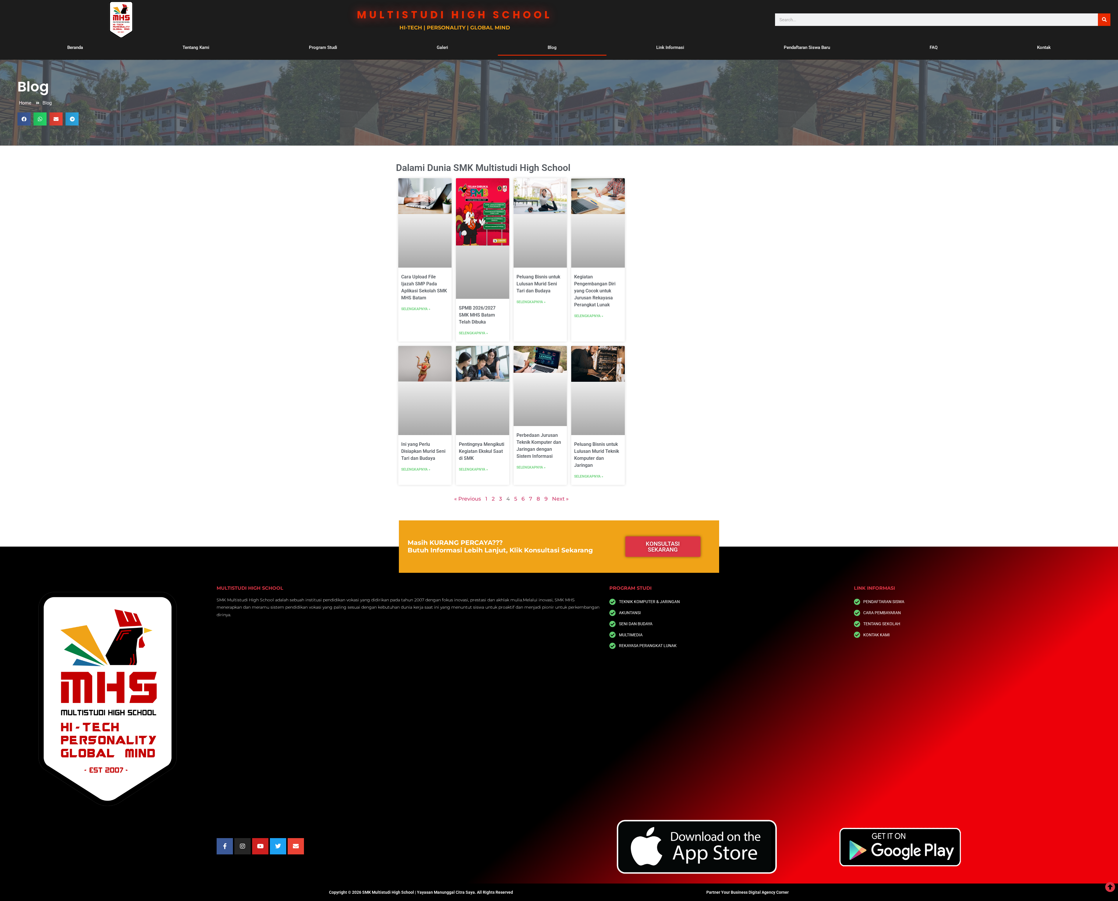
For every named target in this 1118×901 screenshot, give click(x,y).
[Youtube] (260, 846)
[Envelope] (296, 846)
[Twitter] (278, 846)
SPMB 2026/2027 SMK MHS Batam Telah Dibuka (477, 315)
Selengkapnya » (415, 309)
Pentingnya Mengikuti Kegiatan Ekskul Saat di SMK (481, 451)
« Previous (467, 499)
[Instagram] (242, 846)
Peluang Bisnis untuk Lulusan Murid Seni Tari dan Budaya (538, 284)
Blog (552, 47)
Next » (560, 499)
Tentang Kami (196, 47)
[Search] (1104, 19)
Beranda (75, 47)
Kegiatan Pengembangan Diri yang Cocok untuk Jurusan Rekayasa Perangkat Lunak (594, 291)
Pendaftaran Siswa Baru (807, 47)
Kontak (1044, 47)
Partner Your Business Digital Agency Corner (747, 892)
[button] (24, 119)
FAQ (933, 47)
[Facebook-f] (225, 846)
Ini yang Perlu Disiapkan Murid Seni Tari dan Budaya (423, 451)
